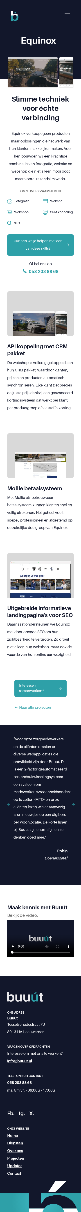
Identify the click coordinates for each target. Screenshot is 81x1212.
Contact (14, 1173)
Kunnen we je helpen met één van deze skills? (38, 245)
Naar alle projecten (35, 707)
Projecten (15, 1158)
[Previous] (9, 805)
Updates (14, 1166)
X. (31, 1113)
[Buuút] (14, 20)
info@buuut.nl (19, 1061)
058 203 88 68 (19, 1083)
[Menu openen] (67, 15)
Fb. (10, 1113)
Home (12, 1136)
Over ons (15, 1151)
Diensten (15, 1143)
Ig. (22, 1113)
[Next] (72, 805)
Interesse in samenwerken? (31, 688)
